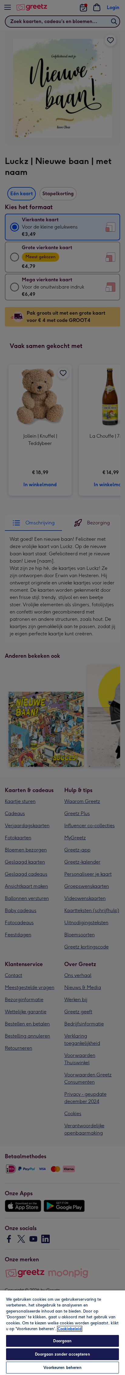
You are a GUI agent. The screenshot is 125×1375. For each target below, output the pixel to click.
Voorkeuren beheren (62, 1367)
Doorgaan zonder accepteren (62, 1354)
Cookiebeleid (70, 1328)
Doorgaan (62, 1341)
